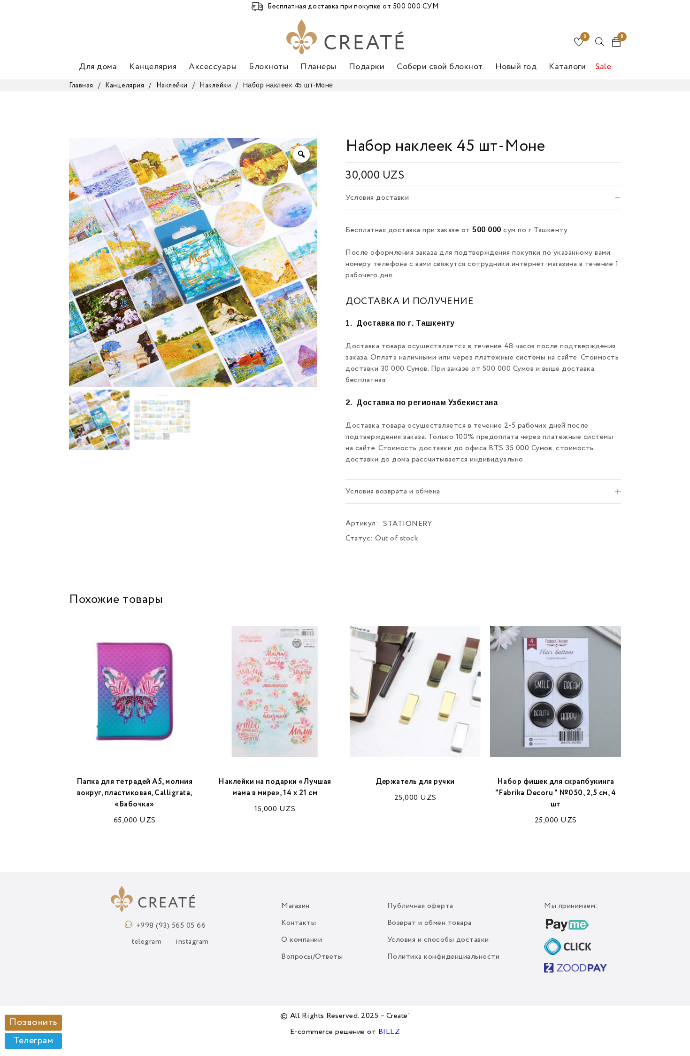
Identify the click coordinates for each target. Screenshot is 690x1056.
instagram (192, 942)
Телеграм (33, 1041)
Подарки (367, 67)
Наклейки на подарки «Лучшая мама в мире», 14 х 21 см (274, 787)
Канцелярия (152, 67)
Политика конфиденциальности (443, 957)
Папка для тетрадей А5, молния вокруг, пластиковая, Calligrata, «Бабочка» (135, 793)
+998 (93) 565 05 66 (171, 926)
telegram (146, 942)
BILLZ (389, 1032)
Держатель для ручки (415, 782)
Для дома (98, 67)
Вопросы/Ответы (312, 957)
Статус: (359, 538)
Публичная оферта (420, 906)
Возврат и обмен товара (429, 923)
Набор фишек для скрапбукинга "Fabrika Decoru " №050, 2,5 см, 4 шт (555, 793)
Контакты (298, 923)
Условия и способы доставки (438, 940)
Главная (81, 85)
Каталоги (567, 67)
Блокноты (268, 67)
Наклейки (172, 85)
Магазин (295, 906)
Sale (603, 67)
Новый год (516, 67)
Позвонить (33, 1022)
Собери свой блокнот (440, 67)
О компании (301, 940)
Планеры (318, 67)
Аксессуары (213, 67)
